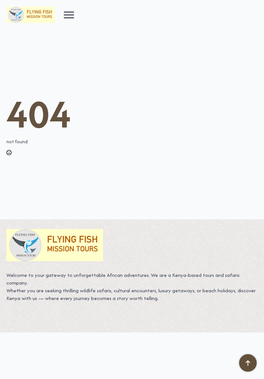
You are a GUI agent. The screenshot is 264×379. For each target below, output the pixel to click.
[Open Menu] (69, 15)
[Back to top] (248, 363)
